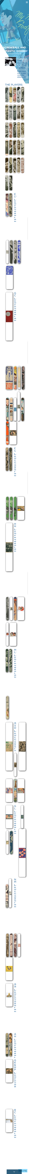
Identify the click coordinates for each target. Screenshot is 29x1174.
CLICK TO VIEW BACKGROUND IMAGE (14, 59)
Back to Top (23, 1171)
